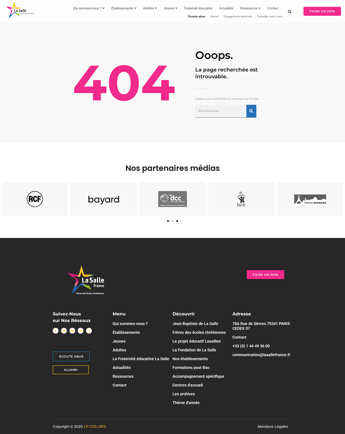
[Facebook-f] (55, 331)
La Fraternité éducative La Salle (141, 358)
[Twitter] (64, 331)
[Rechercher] (251, 111)
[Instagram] (89, 331)
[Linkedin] (80, 331)
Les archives (183, 393)
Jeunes (169, 8)
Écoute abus (196, 16)
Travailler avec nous (269, 16)
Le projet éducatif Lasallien (196, 341)
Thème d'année (186, 402)
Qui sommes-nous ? (87, 8)
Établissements (122, 8)
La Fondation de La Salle (194, 350)
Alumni (214, 16)
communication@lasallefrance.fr (261, 354)
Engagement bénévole (238, 16)
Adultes (148, 8)
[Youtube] (72, 331)
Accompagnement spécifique (198, 376)
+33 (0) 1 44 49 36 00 (251, 346)
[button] (289, 11)
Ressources (248, 8)
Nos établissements (190, 358)
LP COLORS (95, 426)
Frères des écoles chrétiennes (199, 332)
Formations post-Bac (191, 367)
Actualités (226, 8)
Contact (272, 8)
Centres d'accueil (187, 385)
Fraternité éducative (198, 8)
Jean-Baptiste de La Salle (195, 323)
